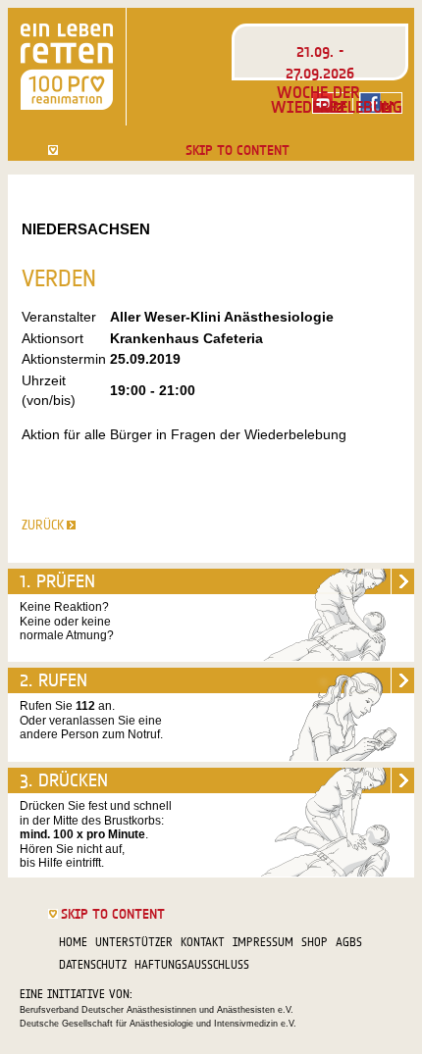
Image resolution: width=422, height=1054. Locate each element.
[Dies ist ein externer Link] (380, 103)
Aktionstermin (64, 359)
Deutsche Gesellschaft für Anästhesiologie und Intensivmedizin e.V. (158, 1024)
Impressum (263, 941)
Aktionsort (52, 338)
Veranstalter (59, 317)
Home (73, 941)
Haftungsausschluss (191, 964)
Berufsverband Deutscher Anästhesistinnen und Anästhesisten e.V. (156, 1010)
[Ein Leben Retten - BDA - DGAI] (67, 66)
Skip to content (237, 150)
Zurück (43, 524)
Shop (314, 941)
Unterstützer (134, 941)
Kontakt (203, 941)
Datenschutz (93, 964)
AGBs (349, 941)
